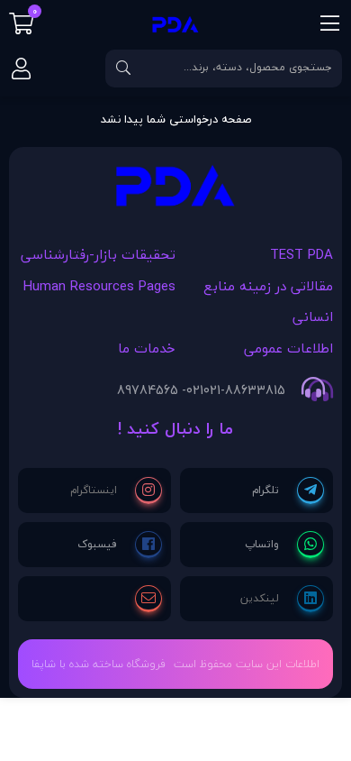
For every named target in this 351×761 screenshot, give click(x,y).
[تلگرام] (288, 490)
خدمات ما (147, 348)
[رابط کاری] (175, 190)
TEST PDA (301, 254)
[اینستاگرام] (116, 490)
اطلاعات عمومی (288, 348)
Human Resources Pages (99, 286)
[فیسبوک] (119, 544)
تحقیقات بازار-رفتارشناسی (98, 254)
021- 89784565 (160, 390)
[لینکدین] (282, 598)
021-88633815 (244, 390)
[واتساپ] (284, 544)
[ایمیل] (148, 598)
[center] (123, 68)
